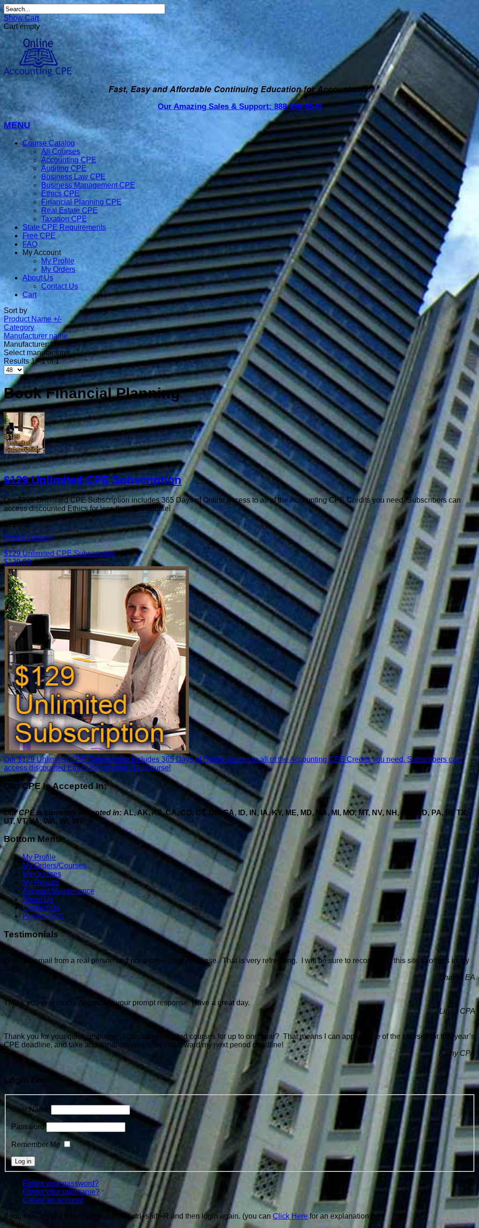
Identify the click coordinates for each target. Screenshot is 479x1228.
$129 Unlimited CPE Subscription (92, 480)
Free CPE (39, 236)
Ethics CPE (60, 193)
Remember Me (35, 1144)
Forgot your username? (61, 1192)
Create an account (52, 1200)
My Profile (57, 261)
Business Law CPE (73, 177)
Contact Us (59, 286)
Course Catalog (48, 143)
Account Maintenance (58, 891)
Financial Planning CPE (81, 202)
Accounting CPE (68, 160)
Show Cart (21, 18)
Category (19, 327)
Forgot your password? (60, 1183)
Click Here (290, 1216)
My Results (40, 882)
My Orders (58, 269)
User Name (30, 1109)
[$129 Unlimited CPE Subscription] (239, 434)
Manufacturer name (36, 336)
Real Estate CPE (69, 210)
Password (27, 1127)
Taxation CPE (64, 219)
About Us (37, 278)
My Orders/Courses (54, 866)
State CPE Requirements (64, 227)
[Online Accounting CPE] (38, 74)
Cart (29, 295)
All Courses (60, 151)
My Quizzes (41, 874)
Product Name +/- (33, 319)
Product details (28, 537)
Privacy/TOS (43, 916)
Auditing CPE (64, 168)
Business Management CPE (88, 185)
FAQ (29, 244)
